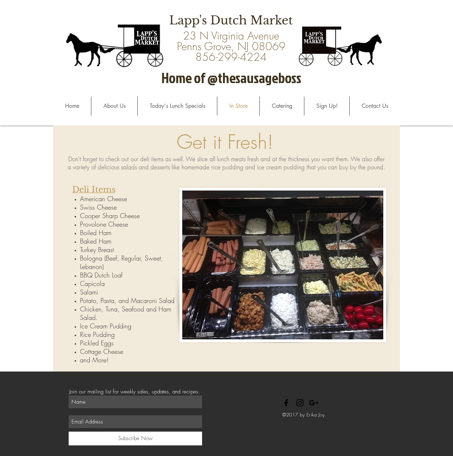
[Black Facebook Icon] (286, 403)
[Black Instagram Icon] (300, 403)
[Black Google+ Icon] (314, 403)
